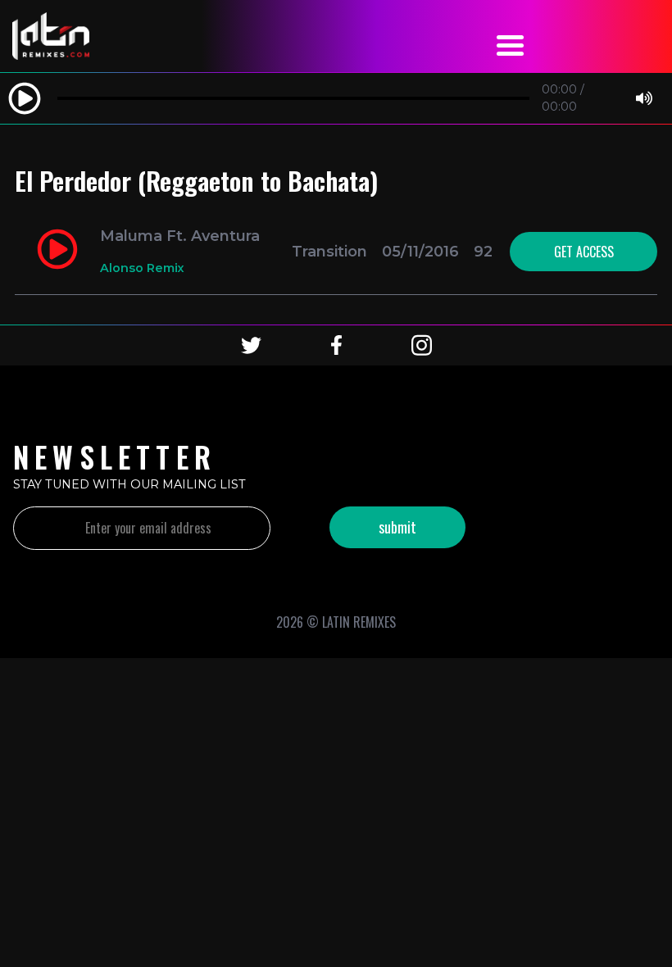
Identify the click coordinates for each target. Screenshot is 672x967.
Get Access (584, 251)
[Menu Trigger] (509, 43)
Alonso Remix (142, 268)
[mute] (644, 99)
